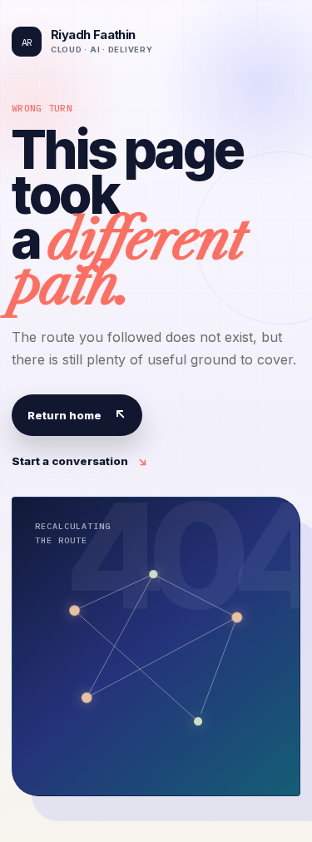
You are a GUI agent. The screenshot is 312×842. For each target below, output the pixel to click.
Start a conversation (80, 461)
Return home (76, 415)
